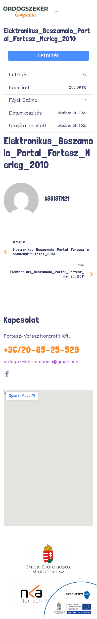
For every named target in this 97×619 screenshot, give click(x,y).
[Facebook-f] (7, 374)
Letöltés (48, 55)
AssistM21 (57, 198)
